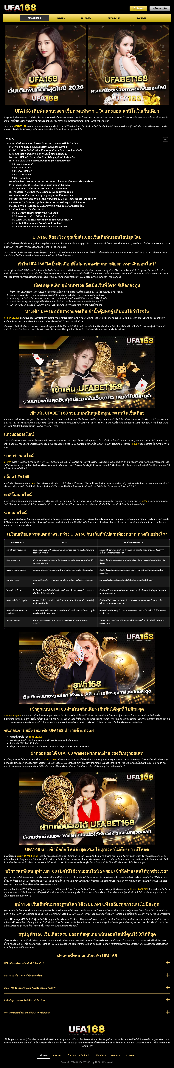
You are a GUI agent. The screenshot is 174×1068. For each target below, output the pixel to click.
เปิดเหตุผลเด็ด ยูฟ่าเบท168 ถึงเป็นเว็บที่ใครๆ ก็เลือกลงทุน (39, 153)
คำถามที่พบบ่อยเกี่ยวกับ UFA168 (28, 209)
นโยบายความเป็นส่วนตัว (78, 1055)
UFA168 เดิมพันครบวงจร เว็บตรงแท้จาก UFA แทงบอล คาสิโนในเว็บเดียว (42, 143)
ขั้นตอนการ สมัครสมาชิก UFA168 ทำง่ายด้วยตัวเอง (42, 188)
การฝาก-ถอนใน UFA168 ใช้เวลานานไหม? (38, 216)
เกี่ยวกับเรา (101, 1055)
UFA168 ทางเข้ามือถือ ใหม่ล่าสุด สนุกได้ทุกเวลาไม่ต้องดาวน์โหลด (43, 195)
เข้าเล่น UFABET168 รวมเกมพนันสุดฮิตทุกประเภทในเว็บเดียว (42, 160)
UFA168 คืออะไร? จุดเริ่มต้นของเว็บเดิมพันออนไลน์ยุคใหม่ (40, 147)
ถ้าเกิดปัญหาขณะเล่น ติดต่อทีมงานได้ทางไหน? (40, 223)
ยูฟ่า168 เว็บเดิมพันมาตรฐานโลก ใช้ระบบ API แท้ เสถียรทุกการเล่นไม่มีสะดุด (49, 202)
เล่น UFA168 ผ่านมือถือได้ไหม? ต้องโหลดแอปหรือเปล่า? (45, 219)
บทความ (57, 1055)
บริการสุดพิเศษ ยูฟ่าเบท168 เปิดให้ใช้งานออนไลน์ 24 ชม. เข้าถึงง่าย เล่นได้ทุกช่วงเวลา (55, 199)
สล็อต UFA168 (25, 171)
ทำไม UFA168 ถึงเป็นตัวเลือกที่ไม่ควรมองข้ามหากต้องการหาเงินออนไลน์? (47, 150)
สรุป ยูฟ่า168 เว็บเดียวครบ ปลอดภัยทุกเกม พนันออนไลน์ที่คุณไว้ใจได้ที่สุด (48, 206)
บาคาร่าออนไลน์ (25, 167)
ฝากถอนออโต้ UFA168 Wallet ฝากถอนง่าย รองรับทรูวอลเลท (43, 192)
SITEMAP (130, 1055)
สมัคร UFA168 (35, 737)
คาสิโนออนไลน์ (25, 174)
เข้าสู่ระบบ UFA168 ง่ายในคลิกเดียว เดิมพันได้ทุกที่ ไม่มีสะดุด (41, 185)
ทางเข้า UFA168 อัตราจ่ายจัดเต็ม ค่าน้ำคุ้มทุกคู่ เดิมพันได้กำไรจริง (44, 157)
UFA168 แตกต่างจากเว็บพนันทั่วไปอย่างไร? (39, 213)
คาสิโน (144, 501)
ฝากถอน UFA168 (49, 759)
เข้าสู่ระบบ (86, 18)
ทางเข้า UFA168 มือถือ (27, 856)
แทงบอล (135, 444)
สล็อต (33, 483)
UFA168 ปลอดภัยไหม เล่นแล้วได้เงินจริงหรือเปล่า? (42, 226)
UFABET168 (34, 18)
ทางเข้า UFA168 (11, 318)
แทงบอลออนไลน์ (25, 164)
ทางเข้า (61, 18)
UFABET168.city (86, 1062)
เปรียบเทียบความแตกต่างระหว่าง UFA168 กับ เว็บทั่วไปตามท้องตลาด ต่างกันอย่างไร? (53, 181)
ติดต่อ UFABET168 (139, 889)
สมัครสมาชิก (114, 18)
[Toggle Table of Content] (164, 139)
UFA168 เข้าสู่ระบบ (12, 715)
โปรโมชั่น (141, 18)
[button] (87, 965)
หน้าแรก (43, 1055)
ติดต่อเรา (115, 1055)
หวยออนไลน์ (24, 178)
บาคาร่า (7, 462)
